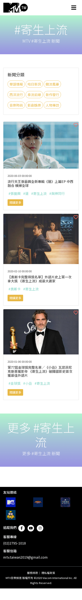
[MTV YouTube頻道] (10, 502)
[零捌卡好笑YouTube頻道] (10, 515)
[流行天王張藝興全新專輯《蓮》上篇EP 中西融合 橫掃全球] (41, 144)
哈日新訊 (34, 84)
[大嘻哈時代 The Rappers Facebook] (38, 502)
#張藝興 (14, 193)
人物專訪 (52, 105)
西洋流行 (16, 94)
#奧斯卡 (14, 288)
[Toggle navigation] (74, 8)
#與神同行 (57, 193)
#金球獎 (14, 383)
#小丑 (27, 383)
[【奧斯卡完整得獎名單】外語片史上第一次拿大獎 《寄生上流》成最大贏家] (41, 238)
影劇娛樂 (34, 105)
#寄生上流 (39, 193)
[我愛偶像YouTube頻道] (65, 502)
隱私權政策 (48, 573)
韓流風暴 (52, 84)
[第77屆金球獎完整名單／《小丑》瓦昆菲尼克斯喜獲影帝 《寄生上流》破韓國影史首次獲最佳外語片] (41, 331)
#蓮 (26, 193)
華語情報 (16, 84)
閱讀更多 (15, 202)
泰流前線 (34, 94)
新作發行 (52, 94)
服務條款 (32, 573)
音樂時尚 (16, 105)
